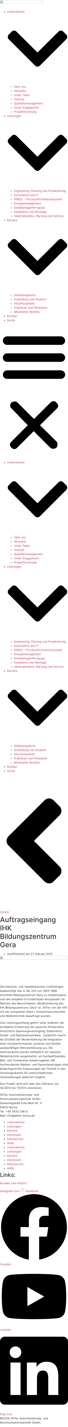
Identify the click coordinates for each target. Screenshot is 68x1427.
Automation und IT (26, 195)
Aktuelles (20, 91)
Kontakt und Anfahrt (13, 1183)
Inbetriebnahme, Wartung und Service (38, 216)
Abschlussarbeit (24, 303)
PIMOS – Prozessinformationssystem (38, 199)
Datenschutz (15, 1139)
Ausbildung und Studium (30, 299)
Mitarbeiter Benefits (27, 312)
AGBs (10, 1143)
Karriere (12, 1130)
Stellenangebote (24, 295)
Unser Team (22, 95)
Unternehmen (16, 1122)
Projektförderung (25, 111)
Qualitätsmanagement (28, 103)
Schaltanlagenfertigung (29, 207)
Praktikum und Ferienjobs (30, 307)
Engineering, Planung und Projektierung (40, 191)
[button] (34, 391)
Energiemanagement (27, 203)
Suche (11, 320)
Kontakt (12, 316)
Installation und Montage (30, 211)
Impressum (14, 1134)
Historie (19, 99)
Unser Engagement (26, 107)
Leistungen (14, 1126)
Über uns (20, 86)
